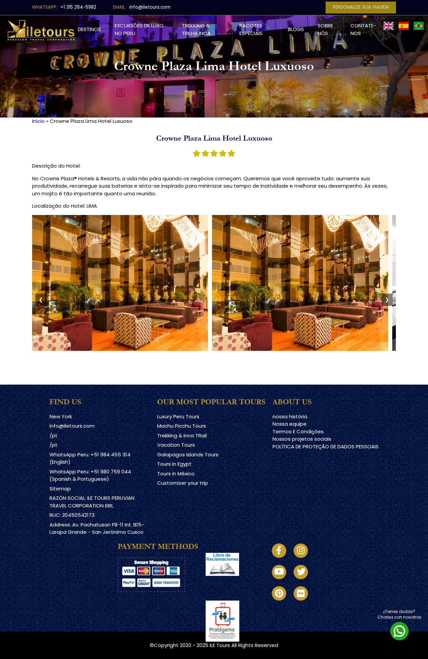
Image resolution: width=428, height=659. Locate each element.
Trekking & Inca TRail (182, 435)
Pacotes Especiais (250, 29)
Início (38, 121)
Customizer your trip (182, 482)
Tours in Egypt (174, 463)
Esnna (213, 604)
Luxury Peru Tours (178, 416)
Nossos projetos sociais (302, 438)
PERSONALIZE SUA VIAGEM (361, 7)
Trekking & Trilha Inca (196, 29)
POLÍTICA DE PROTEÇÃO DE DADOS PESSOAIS (326, 446)
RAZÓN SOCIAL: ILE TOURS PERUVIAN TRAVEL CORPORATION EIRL (91, 501)
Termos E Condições (298, 431)
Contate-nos (363, 29)
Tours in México (176, 473)
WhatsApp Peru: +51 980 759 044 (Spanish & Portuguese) (90, 475)
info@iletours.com (150, 7)
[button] (120, 349)
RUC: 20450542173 (72, 514)
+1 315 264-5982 (78, 7)
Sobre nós (325, 29)
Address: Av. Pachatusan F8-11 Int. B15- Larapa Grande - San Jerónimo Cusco (96, 528)
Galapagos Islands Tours (187, 454)
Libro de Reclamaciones (235, 581)
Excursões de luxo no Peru (139, 29)
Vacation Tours (176, 444)
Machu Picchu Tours (181, 425)
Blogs (296, 29)
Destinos (89, 29)
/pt (53, 435)
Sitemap (60, 488)
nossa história (290, 416)
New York (60, 416)
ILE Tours (220, 645)
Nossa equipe (290, 423)
